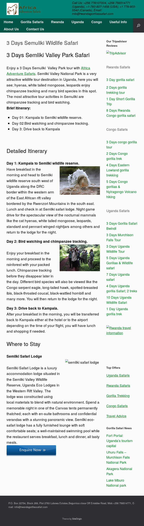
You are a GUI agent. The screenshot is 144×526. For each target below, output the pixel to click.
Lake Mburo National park (116, 483)
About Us (11, 29)
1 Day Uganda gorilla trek (117, 311)
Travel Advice (116, 415)
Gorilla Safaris (32, 21)
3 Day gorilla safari (120, 79)
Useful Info (118, 21)
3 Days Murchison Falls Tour (119, 237)
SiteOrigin (77, 518)
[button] (138, 25)
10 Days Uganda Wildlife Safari (118, 300)
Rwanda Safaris (118, 385)
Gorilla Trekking (118, 395)
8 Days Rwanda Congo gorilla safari (120, 113)
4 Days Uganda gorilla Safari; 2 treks (121, 288)
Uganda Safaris (118, 375)
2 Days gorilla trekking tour (116, 90)
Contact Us (35, 29)
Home (8, 21)
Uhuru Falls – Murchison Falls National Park (118, 457)
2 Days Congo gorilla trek (117, 156)
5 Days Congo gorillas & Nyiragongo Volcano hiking (121, 189)
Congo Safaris (117, 405)
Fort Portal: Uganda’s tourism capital (119, 440)
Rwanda (57, 21)
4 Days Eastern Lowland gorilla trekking (117, 169)
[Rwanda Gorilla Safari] (24, 9)
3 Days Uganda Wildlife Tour (118, 249)
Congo (96, 21)
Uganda (77, 21)
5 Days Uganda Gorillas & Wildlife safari (119, 262)
